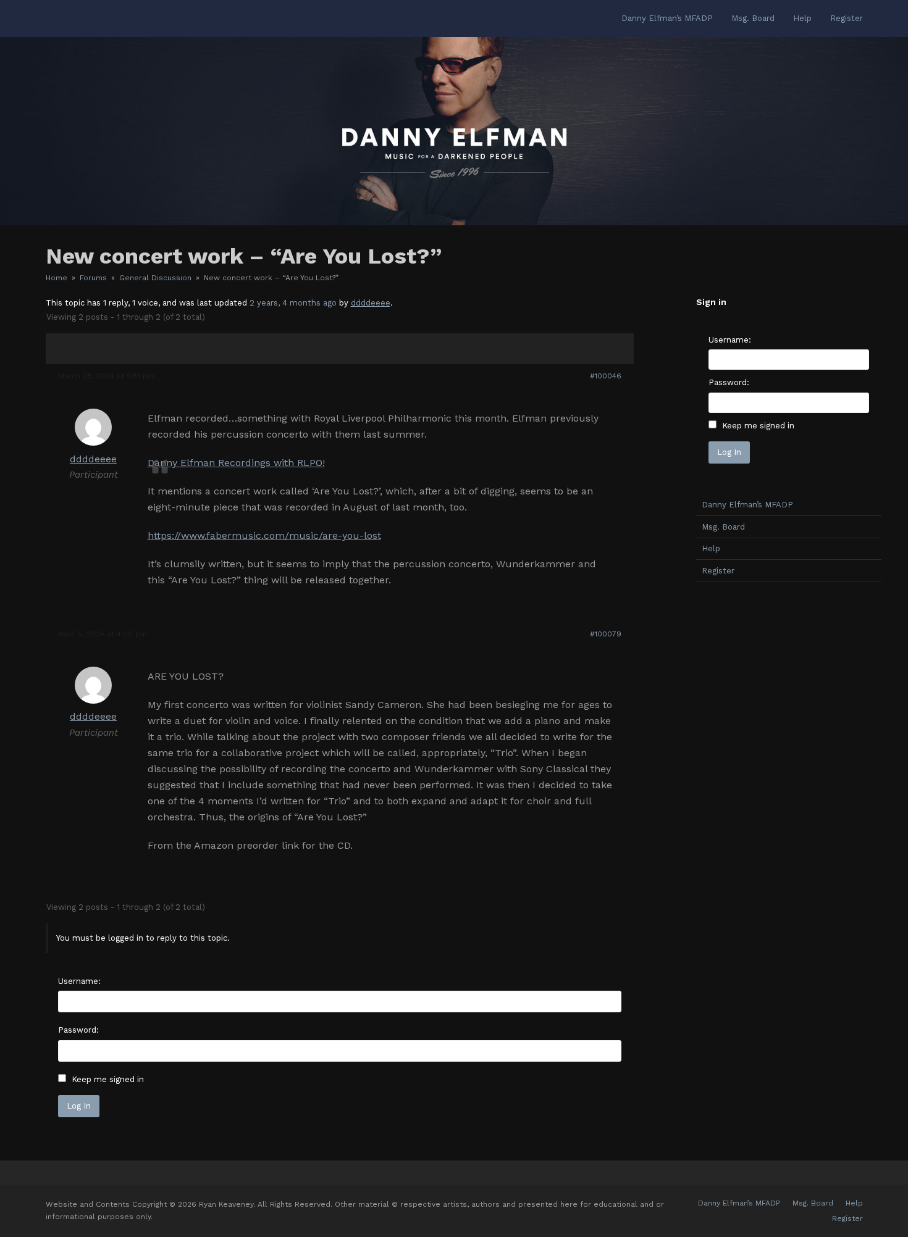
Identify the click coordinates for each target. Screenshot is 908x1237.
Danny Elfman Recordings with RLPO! (236, 463)
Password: (78, 1030)
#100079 (605, 634)
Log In (79, 1105)
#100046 (605, 376)
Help (711, 548)
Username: (79, 981)
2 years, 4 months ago (293, 302)
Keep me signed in (108, 1079)
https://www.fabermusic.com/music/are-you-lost (264, 535)
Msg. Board (723, 526)
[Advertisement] (788, 785)
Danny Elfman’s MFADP (747, 504)
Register (718, 570)
